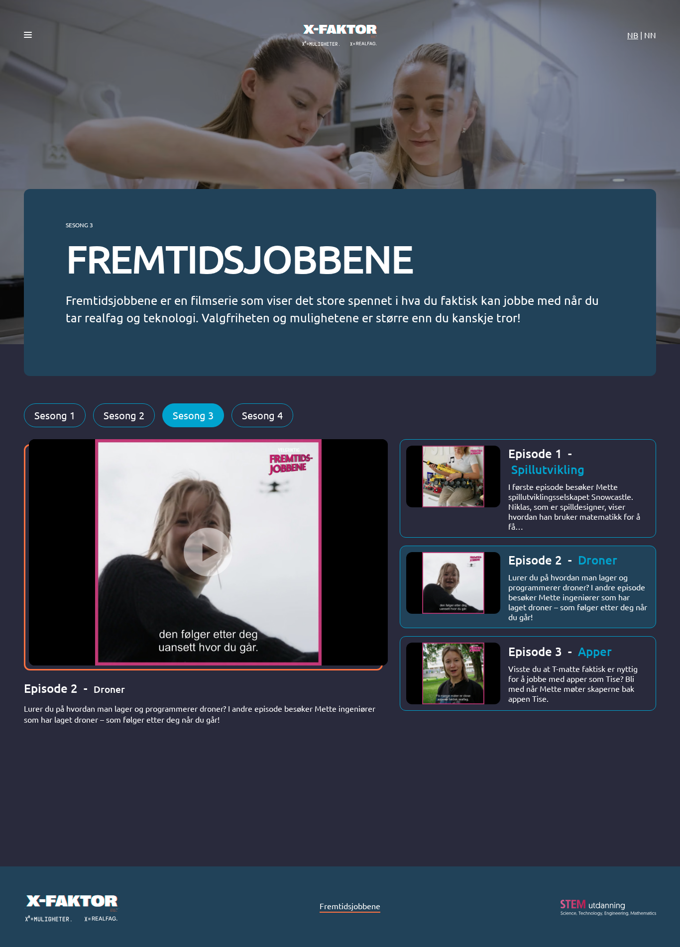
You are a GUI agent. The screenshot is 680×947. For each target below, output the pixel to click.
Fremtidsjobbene (350, 906)
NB (632, 35)
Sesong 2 (124, 415)
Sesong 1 (54, 415)
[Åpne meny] (28, 35)
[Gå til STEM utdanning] (608, 908)
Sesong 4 (262, 415)
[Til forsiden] (339, 34)
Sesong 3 (193, 415)
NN (650, 35)
